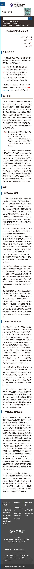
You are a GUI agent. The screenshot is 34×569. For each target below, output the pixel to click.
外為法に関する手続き (7, 516)
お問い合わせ (13, 558)
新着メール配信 (25, 555)
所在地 (27, 539)
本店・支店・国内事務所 (18, 514)
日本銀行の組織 (18, 509)
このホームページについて (11, 555)
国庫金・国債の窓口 (7, 522)
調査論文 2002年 (7, 25)
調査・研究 (13, 21)
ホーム (5, 21)
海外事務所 (17, 519)
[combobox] (15, 18)
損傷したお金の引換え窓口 (7, 511)
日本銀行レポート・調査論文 (11, 23)
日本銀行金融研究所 (19, 549)
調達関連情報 (29, 510)
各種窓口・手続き (6, 503)
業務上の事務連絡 (29, 514)
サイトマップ (7, 560)
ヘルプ (5, 558)
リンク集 (21, 558)
